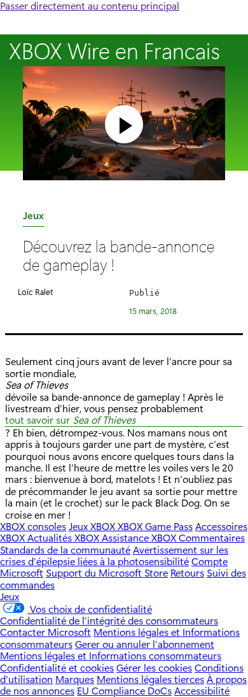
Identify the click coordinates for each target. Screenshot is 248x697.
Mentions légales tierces (150, 679)
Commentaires (212, 537)
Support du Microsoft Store (107, 572)
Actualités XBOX (64, 537)
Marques (74, 679)
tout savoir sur (70, 420)
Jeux (33, 217)
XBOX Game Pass (155, 526)
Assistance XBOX (140, 537)
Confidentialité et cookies (57, 667)
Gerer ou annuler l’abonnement (144, 643)
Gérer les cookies (154, 667)
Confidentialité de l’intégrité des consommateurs (109, 620)
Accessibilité (202, 690)
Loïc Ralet (35, 291)
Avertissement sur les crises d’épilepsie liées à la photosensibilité (114, 555)
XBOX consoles (33, 526)
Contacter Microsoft (45, 631)
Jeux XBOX (93, 526)
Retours (187, 572)
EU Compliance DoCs (124, 690)
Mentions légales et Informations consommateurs (110, 655)
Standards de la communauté (65, 549)
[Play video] (124, 124)
